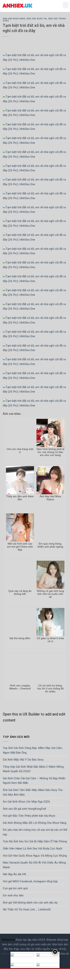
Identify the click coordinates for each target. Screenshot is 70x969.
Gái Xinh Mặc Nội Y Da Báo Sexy (23, 759)
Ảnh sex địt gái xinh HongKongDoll (24, 808)
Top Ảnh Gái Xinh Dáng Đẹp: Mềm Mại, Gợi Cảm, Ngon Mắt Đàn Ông (33, 750)
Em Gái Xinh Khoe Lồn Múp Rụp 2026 (26, 801)
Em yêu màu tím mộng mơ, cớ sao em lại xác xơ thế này (35, 832)
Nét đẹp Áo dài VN (14, 874)
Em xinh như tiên (13, 895)
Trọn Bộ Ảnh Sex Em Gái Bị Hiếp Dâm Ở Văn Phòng (35, 841)
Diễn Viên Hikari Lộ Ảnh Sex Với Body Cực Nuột (32, 848)
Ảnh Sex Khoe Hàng (14, 18)
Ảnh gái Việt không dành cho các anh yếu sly (30, 902)
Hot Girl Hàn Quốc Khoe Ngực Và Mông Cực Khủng (35, 855)
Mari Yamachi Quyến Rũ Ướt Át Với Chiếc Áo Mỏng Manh (34, 865)
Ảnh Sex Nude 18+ (37, 18)
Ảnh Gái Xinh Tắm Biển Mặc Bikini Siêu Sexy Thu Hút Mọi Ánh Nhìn (33, 792)
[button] (65, 5)
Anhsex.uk (8, 939)
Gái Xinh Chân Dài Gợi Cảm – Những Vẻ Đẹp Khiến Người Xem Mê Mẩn (34, 780)
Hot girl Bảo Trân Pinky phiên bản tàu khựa (29, 815)
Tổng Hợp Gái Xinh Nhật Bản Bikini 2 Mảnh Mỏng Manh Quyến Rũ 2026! (33, 769)
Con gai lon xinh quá (15, 888)
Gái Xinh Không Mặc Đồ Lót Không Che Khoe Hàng (34, 822)
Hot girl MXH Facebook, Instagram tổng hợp (30, 881)
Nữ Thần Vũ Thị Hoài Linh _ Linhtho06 (27, 909)
